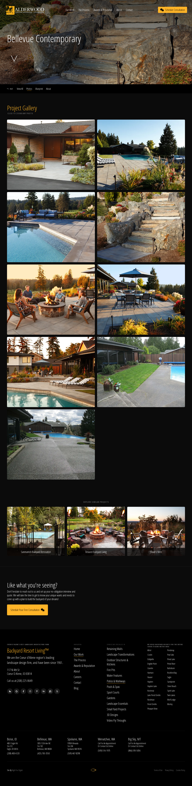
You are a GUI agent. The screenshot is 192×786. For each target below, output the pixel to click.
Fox (17, 770)
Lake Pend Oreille (154, 695)
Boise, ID (12, 739)
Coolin (149, 654)
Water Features (114, 675)
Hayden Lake (152, 686)
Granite (150, 668)
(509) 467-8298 (73, 753)
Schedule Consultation (175, 10)
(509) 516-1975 (104, 750)
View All (20, 88)
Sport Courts (113, 692)
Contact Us (104, 746)
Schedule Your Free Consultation (25, 610)
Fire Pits (111, 670)
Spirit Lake (171, 690)
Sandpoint (171, 681)
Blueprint (39, 88)
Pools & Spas (113, 687)
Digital (21, 770)
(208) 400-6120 (13, 753)
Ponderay (170, 650)
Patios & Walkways (116, 681)
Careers (77, 677)
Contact (129, 10)
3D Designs (112, 715)
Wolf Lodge (171, 699)
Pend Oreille (152, 704)
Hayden (150, 681)
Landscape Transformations (120, 654)
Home (77, 649)
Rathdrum (171, 668)
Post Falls (170, 654)
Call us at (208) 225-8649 (19, 680)
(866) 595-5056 (134, 750)
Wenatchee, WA (106, 739)
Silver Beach (171, 686)
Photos (29, 88)
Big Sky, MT (134, 739)
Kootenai (150, 690)
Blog (76, 688)
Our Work (69, 10)
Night (13, 770)
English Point (152, 663)
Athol (149, 650)
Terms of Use (158, 770)
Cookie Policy (180, 770)
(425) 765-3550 (43, 753)
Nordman (150, 699)
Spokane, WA (74, 739)
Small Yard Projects (116, 709)
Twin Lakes (171, 695)
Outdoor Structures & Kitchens (117, 662)
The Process (83, 10)
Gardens (111, 698)
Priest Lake (171, 659)
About (119, 10)
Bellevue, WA (44, 739)
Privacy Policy (169, 770)
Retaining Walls (115, 649)
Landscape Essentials (117, 703)
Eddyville (150, 659)
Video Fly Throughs (116, 720)
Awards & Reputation (103, 10)
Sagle (169, 677)
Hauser (150, 677)
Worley (169, 704)
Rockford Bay (172, 672)
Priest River (171, 663)
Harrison (150, 672)
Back (11, 88)
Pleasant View (152, 708)
